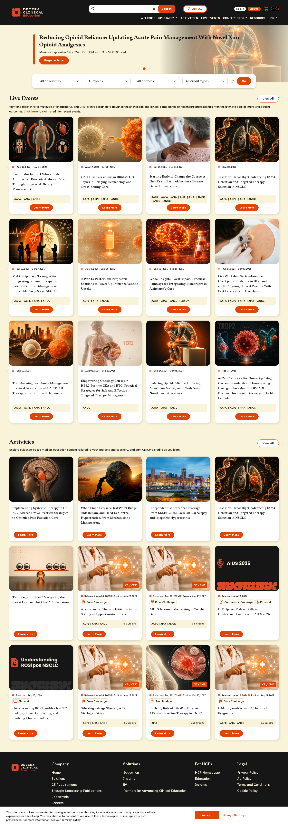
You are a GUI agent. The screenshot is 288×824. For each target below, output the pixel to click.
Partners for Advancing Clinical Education (155, 791)
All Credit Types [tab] (197, 81)
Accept (207, 814)
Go (244, 81)
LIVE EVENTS (210, 18)
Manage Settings (234, 814)
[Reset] (232, 81)
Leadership (60, 797)
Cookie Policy (247, 791)
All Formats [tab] (146, 81)
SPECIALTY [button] (166, 18)
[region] (144, 815)
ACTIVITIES (189, 18)
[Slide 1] (138, 68)
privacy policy (71, 819)
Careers (57, 803)
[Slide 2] (144, 68)
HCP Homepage (207, 772)
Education (131, 772)
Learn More (41, 207)
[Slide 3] (149, 68)
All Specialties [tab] (50, 81)
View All (268, 98)
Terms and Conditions (253, 785)
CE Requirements (64, 785)
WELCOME (148, 18)
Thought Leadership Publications (76, 791)
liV (125, 785)
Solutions (58, 778)
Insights (129, 778)
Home (56, 772)
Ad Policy (244, 778)
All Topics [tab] (96, 81)
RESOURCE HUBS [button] (262, 18)
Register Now (54, 64)
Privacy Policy (247, 772)
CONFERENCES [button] (234, 18)
